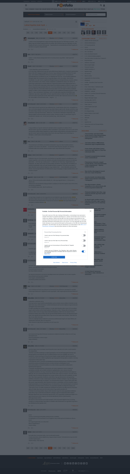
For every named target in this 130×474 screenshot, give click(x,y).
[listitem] (65, 232)
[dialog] (65, 237)
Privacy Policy (73, 262)
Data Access (65, 262)
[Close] (91, 211)
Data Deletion (56, 262)
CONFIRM (54, 257)
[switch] (84, 235)
